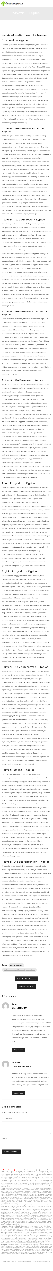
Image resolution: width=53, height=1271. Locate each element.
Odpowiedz (18, 1050)
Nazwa (4, 1138)
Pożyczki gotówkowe (22, 35)
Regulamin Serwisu (9, 1261)
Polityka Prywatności (25, 1261)
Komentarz (7, 1118)
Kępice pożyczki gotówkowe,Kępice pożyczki (19, 970)
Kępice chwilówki (16, 965)
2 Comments (41, 35)
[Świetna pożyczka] (26, 3)
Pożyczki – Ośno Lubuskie (26, 979)
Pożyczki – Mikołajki (26, 986)
